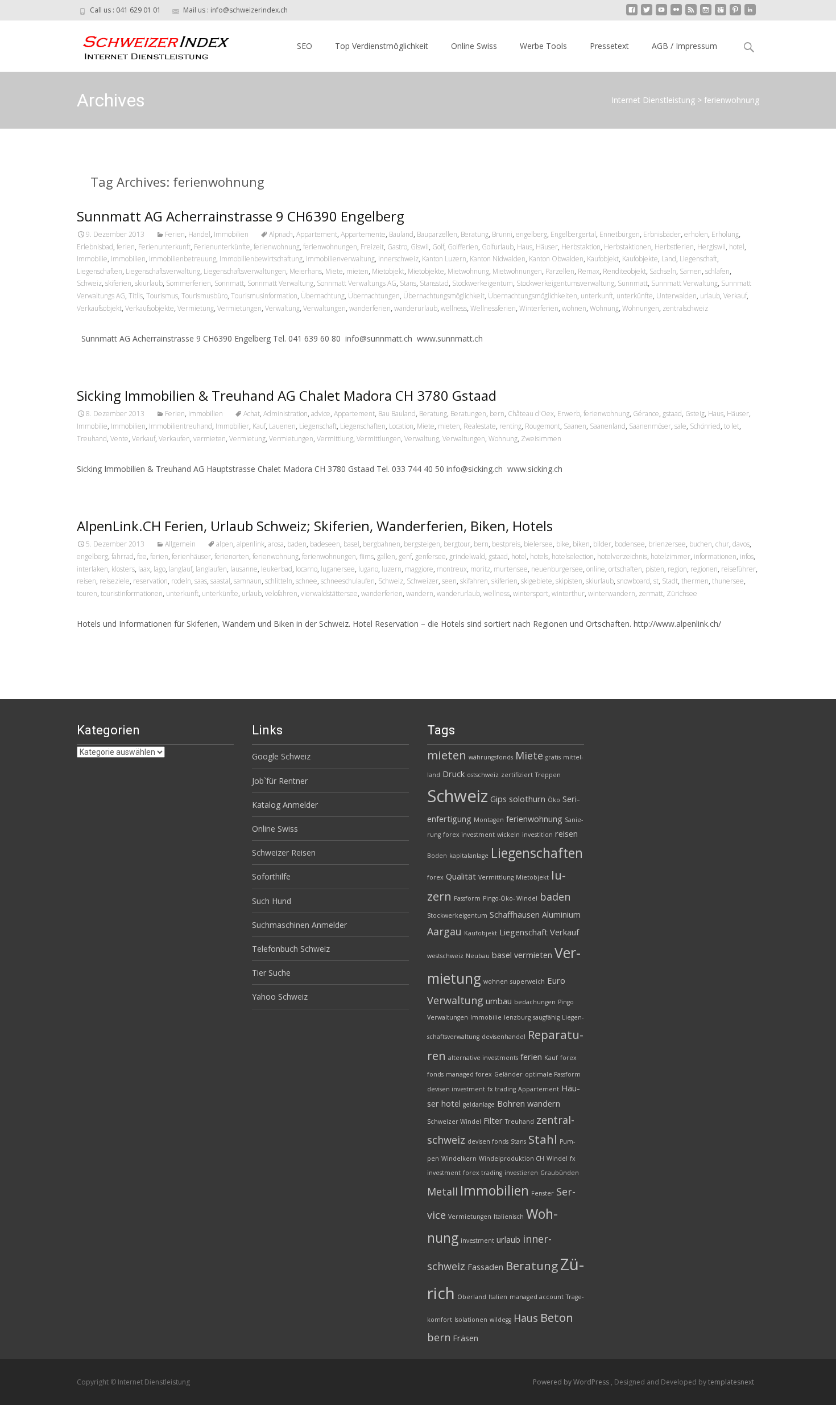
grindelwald (467, 556)
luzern (392, 569)
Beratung (475, 234)
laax (144, 569)
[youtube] (661, 14)
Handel (199, 234)
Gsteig (695, 413)
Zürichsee (682, 593)
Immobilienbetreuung (182, 259)
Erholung (725, 234)
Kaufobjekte (640, 259)
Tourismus (162, 296)
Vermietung (195, 308)
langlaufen (211, 569)
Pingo (566, 1002)
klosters (123, 569)
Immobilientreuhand (180, 426)
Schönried (705, 426)
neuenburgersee (557, 569)
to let (731, 426)
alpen (224, 544)
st (656, 581)
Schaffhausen (515, 914)
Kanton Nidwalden (497, 259)
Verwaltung (282, 308)
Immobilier (232, 426)
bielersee (538, 544)
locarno (306, 569)
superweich (527, 981)
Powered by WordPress (572, 1382)
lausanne (244, 569)
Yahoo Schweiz (280, 996)
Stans (408, 283)
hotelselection (573, 556)
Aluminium (561, 914)
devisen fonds (487, 1141)
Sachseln (662, 271)
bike (562, 544)
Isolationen (470, 1320)
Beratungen (468, 413)
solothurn (527, 798)
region (677, 569)
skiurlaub (149, 283)
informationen (715, 556)
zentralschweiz (685, 308)
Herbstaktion (581, 247)
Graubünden (559, 1173)
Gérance (646, 413)
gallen (386, 556)
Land (668, 259)
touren (87, 593)
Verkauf (735, 296)
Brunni (502, 234)
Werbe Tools (543, 45)
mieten (357, 271)
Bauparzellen (437, 234)
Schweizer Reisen (284, 852)
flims (366, 556)
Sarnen (691, 271)
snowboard (633, 581)
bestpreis (506, 544)
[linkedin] (750, 14)
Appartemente (363, 234)
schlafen (717, 271)
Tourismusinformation (264, 296)
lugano (368, 569)
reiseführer (738, 569)
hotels (539, 556)
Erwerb (568, 413)
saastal (220, 581)
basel (351, 544)
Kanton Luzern (444, 259)
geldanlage (479, 1104)
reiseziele (115, 581)
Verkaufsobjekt (99, 308)
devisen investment (456, 1089)
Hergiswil (711, 247)
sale (680, 426)
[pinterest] (735, 14)
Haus (524, 247)
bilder (602, 544)
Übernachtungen (374, 296)
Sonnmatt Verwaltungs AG (356, 283)
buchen (700, 544)
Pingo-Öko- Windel (510, 898)
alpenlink (250, 544)
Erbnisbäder (662, 234)
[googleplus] (720, 14)
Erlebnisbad (95, 247)
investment (477, 1240)
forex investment (469, 835)
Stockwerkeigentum (482, 283)
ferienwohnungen (330, 247)
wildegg (500, 1320)
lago (159, 569)
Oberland (471, 1297)
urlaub (710, 296)
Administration (285, 413)
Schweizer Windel (454, 1121)
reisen (86, 581)
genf (405, 556)
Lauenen (282, 426)
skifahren (474, 581)
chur (722, 544)
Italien (498, 1297)
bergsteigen (422, 544)
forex (435, 877)
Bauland (401, 234)
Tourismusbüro (204, 296)
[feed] (691, 14)
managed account (537, 1297)
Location (401, 426)
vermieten (209, 438)
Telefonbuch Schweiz (291, 948)
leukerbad (276, 569)
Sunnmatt (633, 283)
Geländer (508, 1074)
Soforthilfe (271, 876)
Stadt (670, 581)
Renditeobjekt (624, 271)
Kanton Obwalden (556, 259)
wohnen (574, 308)
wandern (419, 593)
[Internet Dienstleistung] (147, 43)
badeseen (325, 544)
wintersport (530, 593)
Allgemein (180, 544)
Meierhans (305, 271)
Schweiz (89, 283)
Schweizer (422, 581)
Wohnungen (640, 308)
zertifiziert (517, 775)
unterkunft (597, 296)
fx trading (501, 1089)
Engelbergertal (573, 234)
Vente (119, 438)
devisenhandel (503, 1037)
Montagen (489, 820)
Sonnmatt (229, 283)
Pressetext (609, 45)
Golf (438, 247)
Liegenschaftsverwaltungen (245, 271)
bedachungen (535, 1002)
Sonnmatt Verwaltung (280, 283)
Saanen (575, 426)
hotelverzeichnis (622, 556)
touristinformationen (132, 593)
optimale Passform (553, 1074)
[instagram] (705, 14)
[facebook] (632, 14)
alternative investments (483, 1058)
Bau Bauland (397, 413)
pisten (654, 569)
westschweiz (445, 956)
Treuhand (92, 438)
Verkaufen (174, 438)
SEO (304, 45)
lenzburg (517, 1017)
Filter (493, 1120)
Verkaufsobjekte (149, 308)
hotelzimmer (670, 556)
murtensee (511, 569)
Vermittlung (335, 438)
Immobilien (231, 234)
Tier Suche (271, 972)
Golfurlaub (498, 247)
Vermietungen (239, 308)
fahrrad (122, 556)
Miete (334, 271)
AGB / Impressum (684, 45)
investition (537, 835)
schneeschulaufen (348, 581)
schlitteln (278, 581)
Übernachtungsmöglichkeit (444, 296)
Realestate (479, 426)
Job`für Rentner (280, 780)
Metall (442, 1191)
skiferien (118, 283)
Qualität (461, 876)
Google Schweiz (281, 756)
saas (200, 581)
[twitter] (646, 14)
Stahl (542, 1139)
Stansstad (434, 283)
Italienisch (509, 1217)
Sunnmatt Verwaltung (684, 283)
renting (510, 426)
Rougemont (542, 426)
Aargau (444, 931)
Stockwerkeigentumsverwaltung (565, 283)
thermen (695, 581)
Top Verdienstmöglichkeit (381, 45)
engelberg (531, 234)
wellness (454, 308)
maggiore (419, 569)
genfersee (430, 556)
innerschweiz (398, 259)
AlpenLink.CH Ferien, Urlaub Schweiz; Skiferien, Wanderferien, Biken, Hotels (315, 525)
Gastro (397, 247)
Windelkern (459, 1158)
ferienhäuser (191, 556)
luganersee (338, 569)
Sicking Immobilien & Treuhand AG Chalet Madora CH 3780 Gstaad (286, 395)
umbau (499, 1000)
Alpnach (281, 234)
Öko (554, 800)
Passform (467, 898)
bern (497, 413)
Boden (437, 856)
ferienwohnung (277, 247)
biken (581, 544)
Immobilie (92, 259)
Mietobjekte (426, 271)
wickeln (508, 835)
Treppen (548, 775)
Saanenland (608, 426)
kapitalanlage (469, 856)
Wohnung (604, 308)
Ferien (175, 234)
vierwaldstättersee (329, 593)
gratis (553, 757)
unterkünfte (634, 296)
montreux (452, 569)
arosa (276, 544)
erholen (696, 234)
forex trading (482, 1173)
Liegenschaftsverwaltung (163, 271)
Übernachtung (323, 296)
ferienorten (231, 556)
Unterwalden (676, 296)
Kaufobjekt (603, 259)
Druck (453, 773)
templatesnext (731, 1382)
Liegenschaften (99, 271)
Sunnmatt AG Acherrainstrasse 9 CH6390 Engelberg (240, 216)
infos (747, 556)
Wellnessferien (493, 308)
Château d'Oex (531, 413)
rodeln (181, 581)
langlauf (180, 569)
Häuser (547, 247)
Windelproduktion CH (511, 1158)
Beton (556, 1317)
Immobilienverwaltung (340, 259)
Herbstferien (674, 247)
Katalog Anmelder (285, 804)
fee (142, 556)
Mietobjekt (388, 271)
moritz (480, 569)
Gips (498, 798)
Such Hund (271, 900)
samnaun (248, 581)
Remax (588, 271)
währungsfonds (491, 757)
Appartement (316, 234)
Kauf (259, 426)
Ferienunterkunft (164, 247)
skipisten (569, 581)
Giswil (420, 247)
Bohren (511, 1103)
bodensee (630, 544)
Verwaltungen (324, 308)
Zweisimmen (541, 438)
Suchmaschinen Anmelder (299, 924)
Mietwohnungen (517, 271)
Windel (557, 1158)
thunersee (728, 581)
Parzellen (559, 271)
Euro (556, 980)
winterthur (568, 593)
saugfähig (546, 1017)
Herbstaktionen (627, 247)
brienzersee (667, 544)
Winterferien (538, 308)
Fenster (542, 1193)
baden (297, 544)
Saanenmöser (650, 426)
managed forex (469, 1074)
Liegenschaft (698, 259)
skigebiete (536, 581)
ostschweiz (483, 775)
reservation (150, 581)
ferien (126, 247)
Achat (251, 413)
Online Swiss (474, 45)
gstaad (672, 413)
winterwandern (611, 593)
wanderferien (370, 308)
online (595, 569)
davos (741, 544)
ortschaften (625, 569)
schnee (306, 581)
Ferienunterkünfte (222, 247)
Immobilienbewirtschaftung (261, 259)
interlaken (92, 569)
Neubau (478, 956)
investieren (521, 1173)
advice (320, 413)
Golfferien (463, 247)
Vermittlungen (379, 438)
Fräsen (465, 1338)
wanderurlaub (415, 308)
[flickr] (676, 14)
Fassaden (485, 1266)
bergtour (457, 544)
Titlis (136, 296)
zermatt (651, 593)
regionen (704, 569)
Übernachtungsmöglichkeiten (532, 296)
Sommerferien (188, 283)
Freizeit (372, 247)
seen (449, 581)
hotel (736, 247)
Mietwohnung (468, 271)
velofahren (281, 593)
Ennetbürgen (619, 234)
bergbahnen (381, 544)
